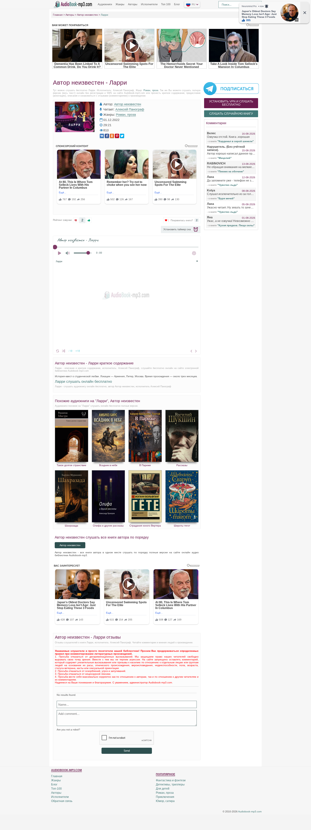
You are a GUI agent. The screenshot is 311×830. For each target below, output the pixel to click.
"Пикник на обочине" (230, 171)
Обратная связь (61, 801)
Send (127, 750)
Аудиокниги (105, 4)
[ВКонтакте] (102, 136)
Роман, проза (150, 90)
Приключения (165, 796)
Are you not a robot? (68, 729)
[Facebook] (107, 136)
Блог (177, 4)
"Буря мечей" (226, 198)
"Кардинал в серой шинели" (235, 141)
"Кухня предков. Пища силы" (236, 225)
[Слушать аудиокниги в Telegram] (231, 88)
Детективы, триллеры (170, 784)
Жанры (120, 4)
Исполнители (149, 4)
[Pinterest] (117, 136)
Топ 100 (165, 4)
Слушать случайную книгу (231, 113)
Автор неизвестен (127, 104)
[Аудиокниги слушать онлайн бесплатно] (73, 4)
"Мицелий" (224, 158)
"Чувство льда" (227, 184)
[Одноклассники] (112, 136)
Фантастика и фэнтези (171, 780)
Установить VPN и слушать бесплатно (231, 103)
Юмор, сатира (165, 801)
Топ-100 (56, 788)
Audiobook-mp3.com (250, 811)
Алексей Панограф (129, 109)
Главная (56, 776)
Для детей (162, 788)
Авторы (132, 4)
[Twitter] (122, 136)
